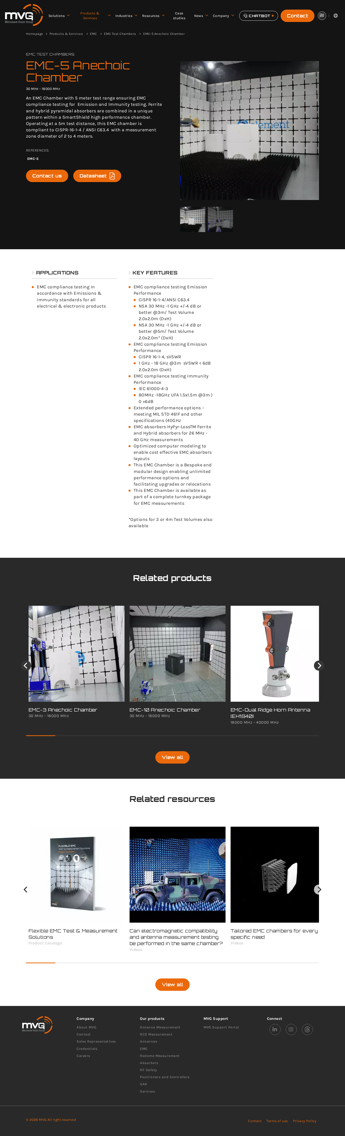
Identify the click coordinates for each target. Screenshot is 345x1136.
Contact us (47, 176)
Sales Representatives (96, 1041)
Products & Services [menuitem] (90, 15)
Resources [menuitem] (151, 16)
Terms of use (277, 1121)
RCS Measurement (156, 1034)
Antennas (148, 1041)
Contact (297, 15)
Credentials (87, 1049)
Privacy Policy (304, 1121)
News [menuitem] (198, 16)
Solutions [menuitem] (56, 16)
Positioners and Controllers (164, 1077)
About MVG (86, 1027)
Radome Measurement (160, 1056)
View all (172, 757)
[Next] (319, 666)
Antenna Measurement (160, 1027)
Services (147, 1091)
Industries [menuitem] (124, 16)
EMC (143, 1049)
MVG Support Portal (221, 1027)
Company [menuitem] (221, 16)
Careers (83, 1056)
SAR (143, 1084)
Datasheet (93, 176)
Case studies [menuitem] (179, 15)
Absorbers (149, 1063)
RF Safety (148, 1070)
